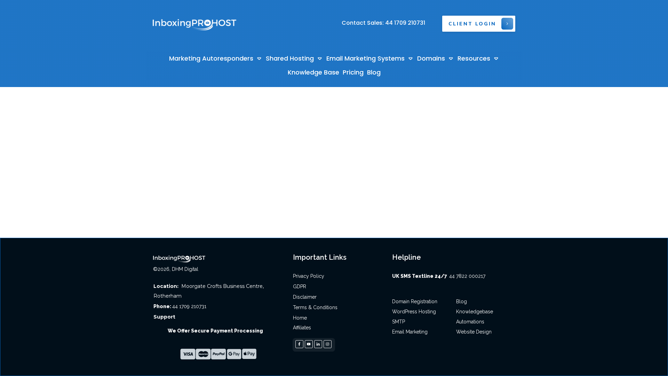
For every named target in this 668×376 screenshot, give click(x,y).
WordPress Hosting (414, 311)
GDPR (299, 286)
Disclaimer (305, 297)
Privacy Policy (308, 276)
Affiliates (302, 327)
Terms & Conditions (315, 307)
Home (300, 318)
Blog (461, 301)
